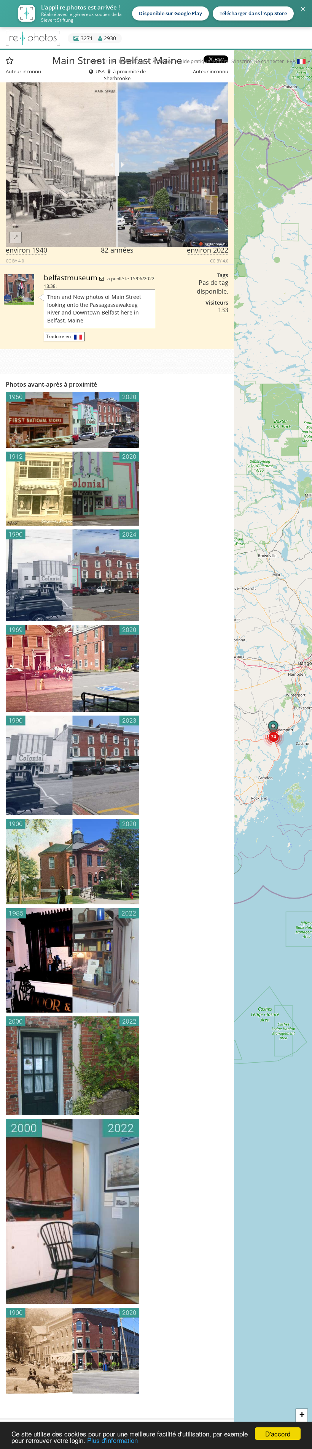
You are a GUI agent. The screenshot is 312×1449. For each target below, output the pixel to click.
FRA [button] (292, 61)
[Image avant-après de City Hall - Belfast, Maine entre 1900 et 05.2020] (117, 861)
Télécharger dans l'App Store (253, 13)
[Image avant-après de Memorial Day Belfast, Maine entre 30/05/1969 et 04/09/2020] (117, 668)
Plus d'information (112, 1440)
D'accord (277, 1433)
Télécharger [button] (132, 61)
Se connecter (269, 61)
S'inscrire (241, 61)
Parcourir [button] (100, 61)
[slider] (117, 164)
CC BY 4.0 (15, 261)
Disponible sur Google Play (170, 13)
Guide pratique (193, 61)
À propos (163, 61)
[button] (273, 736)
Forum (220, 61)
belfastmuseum (71, 277)
